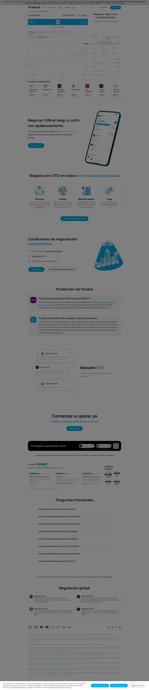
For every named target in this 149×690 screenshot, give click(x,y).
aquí (70, 687)
